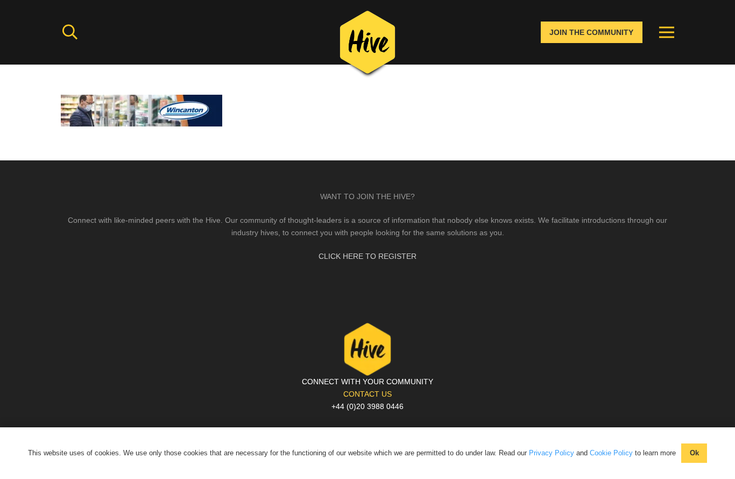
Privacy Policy (551, 453)
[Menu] (666, 32)
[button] (70, 32)
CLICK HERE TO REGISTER (367, 256)
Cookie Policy (611, 453)
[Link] (367, 46)
